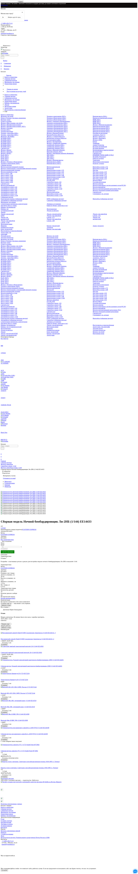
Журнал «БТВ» (97, 140)
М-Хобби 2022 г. (6, 145)
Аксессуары (8, 108)
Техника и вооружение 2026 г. (10, 163)
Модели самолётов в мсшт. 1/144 (11, 467)
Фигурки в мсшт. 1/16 (100, 172)
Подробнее (4, 5)
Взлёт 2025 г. (5, 155)
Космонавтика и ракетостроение (103, 150)
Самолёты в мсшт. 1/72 (54, 187)
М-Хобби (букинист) (99, 157)
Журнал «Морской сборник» (56, 150)
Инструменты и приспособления (15, 110)
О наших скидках (6, 821)
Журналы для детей (7, 116)
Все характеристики (7, 539)
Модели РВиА (97, 180)
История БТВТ (97, 151)
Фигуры (95, 170)
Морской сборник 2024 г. (55, 151)
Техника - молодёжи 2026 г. (9, 133)
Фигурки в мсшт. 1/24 (100, 173)
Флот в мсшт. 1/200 (7, 177)
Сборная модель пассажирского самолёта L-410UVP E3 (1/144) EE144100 (24, 734)
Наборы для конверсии (12, 103)
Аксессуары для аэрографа (6, 233)
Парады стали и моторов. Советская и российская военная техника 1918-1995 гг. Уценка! (29, 768)
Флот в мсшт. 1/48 (6, 173)
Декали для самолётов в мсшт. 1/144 (8, 221)
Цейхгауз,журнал (98, 158)
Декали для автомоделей (97, 218)
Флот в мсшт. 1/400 (7, 180)
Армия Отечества (98, 145)
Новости (3, 832)
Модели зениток (98, 183)
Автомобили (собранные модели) (11, 200)
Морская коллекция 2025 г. (101, 128)
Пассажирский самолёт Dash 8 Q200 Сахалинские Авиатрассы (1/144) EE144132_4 (27, 639)
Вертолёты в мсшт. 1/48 (100, 168)
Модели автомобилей (8, 185)
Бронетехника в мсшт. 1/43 (55, 172)
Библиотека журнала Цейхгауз (56, 138)
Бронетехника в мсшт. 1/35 (55, 170)
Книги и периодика (11, 77)
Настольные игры (52, 237)
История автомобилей (100, 146)
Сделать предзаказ (7, 552)
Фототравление (52, 209)
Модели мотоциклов (53, 167)
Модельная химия (10, 106)
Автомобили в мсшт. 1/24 (9, 187)
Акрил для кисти (98, 226)
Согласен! (4, 870)
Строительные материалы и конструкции (14, 204)
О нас (2, 819)
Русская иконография (53, 140)
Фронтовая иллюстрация (101, 162)
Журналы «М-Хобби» (8, 136)
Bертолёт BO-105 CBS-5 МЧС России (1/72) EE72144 (18, 693)
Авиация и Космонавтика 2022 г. (57, 130)
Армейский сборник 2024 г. (55, 148)
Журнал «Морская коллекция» (102, 125)
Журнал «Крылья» (6, 151)
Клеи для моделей (6, 229)
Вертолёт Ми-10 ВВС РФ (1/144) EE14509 (14, 720)
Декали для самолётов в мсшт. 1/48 (54, 220)
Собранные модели (11, 80)
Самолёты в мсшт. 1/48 (54, 185)
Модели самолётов (53, 178)
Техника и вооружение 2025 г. (56, 116)
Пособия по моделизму (100, 133)
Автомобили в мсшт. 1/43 (9, 190)
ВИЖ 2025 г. (97, 121)
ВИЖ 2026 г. (97, 119)
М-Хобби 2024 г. (6, 141)
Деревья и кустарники (54, 204)
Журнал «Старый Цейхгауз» (56, 136)
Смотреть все (5, 148)
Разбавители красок (7, 227)
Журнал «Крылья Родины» (55, 133)
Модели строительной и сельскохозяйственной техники (19, 168)
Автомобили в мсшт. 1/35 (9, 189)
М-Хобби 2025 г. (6, 140)
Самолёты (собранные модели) (57, 200)
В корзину (4, 549)
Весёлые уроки (5, 119)
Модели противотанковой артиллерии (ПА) (107, 189)
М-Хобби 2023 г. (6, 143)
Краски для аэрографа (54, 229)
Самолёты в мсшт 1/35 (54, 183)
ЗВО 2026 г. (50, 155)
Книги (95, 141)
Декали (7, 105)
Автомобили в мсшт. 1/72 (9, 194)
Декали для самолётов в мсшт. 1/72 (54, 216)
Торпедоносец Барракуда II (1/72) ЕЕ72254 (14, 679)
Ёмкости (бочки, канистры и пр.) (57, 205)
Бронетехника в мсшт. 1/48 (55, 175)
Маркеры (4, 226)
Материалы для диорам (12, 82)
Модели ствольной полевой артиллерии (105, 190)
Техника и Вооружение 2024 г (56, 118)
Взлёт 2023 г (5, 158)
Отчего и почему (6, 121)
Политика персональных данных (11, 804)
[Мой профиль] (2, 451)
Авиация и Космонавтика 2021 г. (57, 131)
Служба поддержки (7, 834)
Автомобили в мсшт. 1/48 (9, 192)
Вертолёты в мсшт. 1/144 (55, 195)
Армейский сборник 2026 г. (55, 145)
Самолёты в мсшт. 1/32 (54, 182)
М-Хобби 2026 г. (6, 138)
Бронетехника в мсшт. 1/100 (56, 177)
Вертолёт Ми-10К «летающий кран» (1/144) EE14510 (18, 707)
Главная (3, 461)
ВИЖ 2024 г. (97, 123)
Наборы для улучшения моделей (7, 209)
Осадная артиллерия (99, 182)
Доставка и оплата (7, 824)
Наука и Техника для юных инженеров (13, 118)
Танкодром (96, 160)
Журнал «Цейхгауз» (99, 136)
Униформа (96, 143)
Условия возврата (6, 826)
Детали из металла (53, 210)
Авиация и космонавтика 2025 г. (57, 125)
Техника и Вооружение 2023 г (56, 119)
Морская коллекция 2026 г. (101, 126)
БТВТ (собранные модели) (55, 199)
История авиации (98, 148)
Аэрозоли (50, 227)
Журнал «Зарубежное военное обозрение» (60, 153)
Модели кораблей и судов (9, 172)
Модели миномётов (99, 187)
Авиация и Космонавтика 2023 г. (57, 128)
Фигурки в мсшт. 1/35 (100, 178)
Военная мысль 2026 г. (54, 162)
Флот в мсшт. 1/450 (7, 182)
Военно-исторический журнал (102, 118)
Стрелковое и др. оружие (101, 194)
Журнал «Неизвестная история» (11, 125)
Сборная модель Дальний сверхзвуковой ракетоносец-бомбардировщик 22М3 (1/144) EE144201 (31, 666)
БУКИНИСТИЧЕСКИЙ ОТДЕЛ (103, 155)
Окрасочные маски (11, 84)
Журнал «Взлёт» (6, 153)
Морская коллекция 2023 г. (101, 131)
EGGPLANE (51, 180)
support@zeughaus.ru (7, 33)
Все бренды (4, 338)
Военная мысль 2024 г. (100, 116)
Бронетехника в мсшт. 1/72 (55, 173)
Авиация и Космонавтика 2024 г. (57, 126)
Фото (2, 836)
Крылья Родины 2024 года (55, 135)
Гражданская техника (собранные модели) (14, 199)
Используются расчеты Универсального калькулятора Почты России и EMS (25, 837)
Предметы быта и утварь (9, 205)
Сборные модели (10, 79)
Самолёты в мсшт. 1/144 (54, 189)
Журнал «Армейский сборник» (57, 143)
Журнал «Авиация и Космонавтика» (58, 121)
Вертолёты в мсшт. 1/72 (100, 167)
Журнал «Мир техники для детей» (12, 123)
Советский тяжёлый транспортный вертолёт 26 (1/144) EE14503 (21, 652)
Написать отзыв (6, 605)
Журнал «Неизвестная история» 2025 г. (13, 126)
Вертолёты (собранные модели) (103, 199)
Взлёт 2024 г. (5, 157)
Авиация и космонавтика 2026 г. (57, 123)
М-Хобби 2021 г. (6, 146)
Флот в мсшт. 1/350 (7, 178)
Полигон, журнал (98, 163)
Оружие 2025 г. (6, 130)
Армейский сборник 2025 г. (55, 146)
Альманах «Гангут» (99, 135)
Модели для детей (52, 236)
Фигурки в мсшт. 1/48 (100, 177)
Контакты (4, 827)
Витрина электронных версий (10, 831)
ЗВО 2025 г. (50, 157)
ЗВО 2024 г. (50, 158)
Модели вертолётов (53, 192)
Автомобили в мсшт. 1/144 (9, 195)
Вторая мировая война (8, 598)
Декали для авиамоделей (5, 218)
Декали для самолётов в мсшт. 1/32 (100, 214)
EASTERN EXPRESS (29, 529)
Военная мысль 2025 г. (54, 163)
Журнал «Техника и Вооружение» (12, 162)
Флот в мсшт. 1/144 (7, 175)
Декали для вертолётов (54, 214)
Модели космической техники (10, 170)
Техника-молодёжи (7, 131)
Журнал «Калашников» (54, 141)
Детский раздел (6, 236)
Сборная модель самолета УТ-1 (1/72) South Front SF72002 (19, 751)
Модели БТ (50, 168)
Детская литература (7, 237)
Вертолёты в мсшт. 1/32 (54, 194)
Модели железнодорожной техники (12, 167)
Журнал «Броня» (6, 150)
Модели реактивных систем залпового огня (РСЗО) (109, 185)
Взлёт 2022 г (5, 160)
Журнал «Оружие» (7, 128)
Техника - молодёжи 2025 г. (9, 135)
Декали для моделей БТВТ (9, 333)
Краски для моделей (53, 226)
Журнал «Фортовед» (99, 138)
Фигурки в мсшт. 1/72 (100, 175)
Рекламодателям (6, 822)
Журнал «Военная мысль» (55, 160)
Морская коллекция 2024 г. (101, 130)
